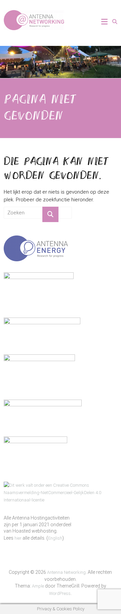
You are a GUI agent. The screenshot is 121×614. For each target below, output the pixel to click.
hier (18, 538)
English (55, 538)
